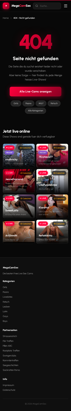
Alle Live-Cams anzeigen (35, 91)
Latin (5, 311)
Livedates (7, 297)
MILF (41, 103)
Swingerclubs (9, 355)
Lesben (6, 306)
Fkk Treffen (8, 341)
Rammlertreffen (10, 360)
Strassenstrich (10, 336)
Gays (5, 316)
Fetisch (54, 103)
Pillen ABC (7, 346)
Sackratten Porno (11, 370)
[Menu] (65, 6)
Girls (16, 103)
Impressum (8, 385)
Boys (5, 321)
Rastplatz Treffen (11, 350)
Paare (28, 103)
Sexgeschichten (10, 365)
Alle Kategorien (35, 110)
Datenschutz (9, 390)
